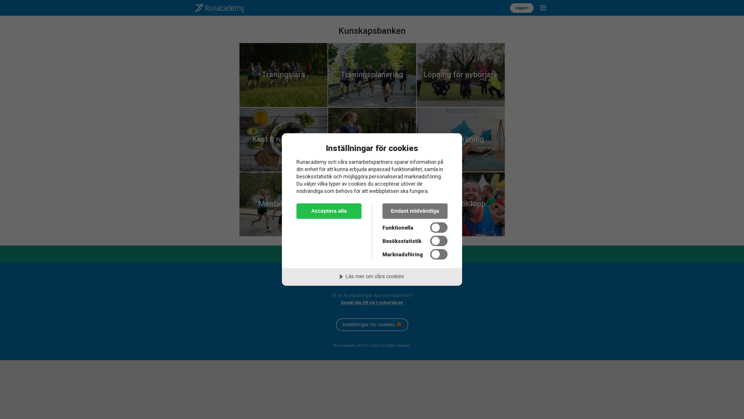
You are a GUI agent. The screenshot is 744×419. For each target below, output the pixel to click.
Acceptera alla (329, 211)
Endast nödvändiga (415, 211)
